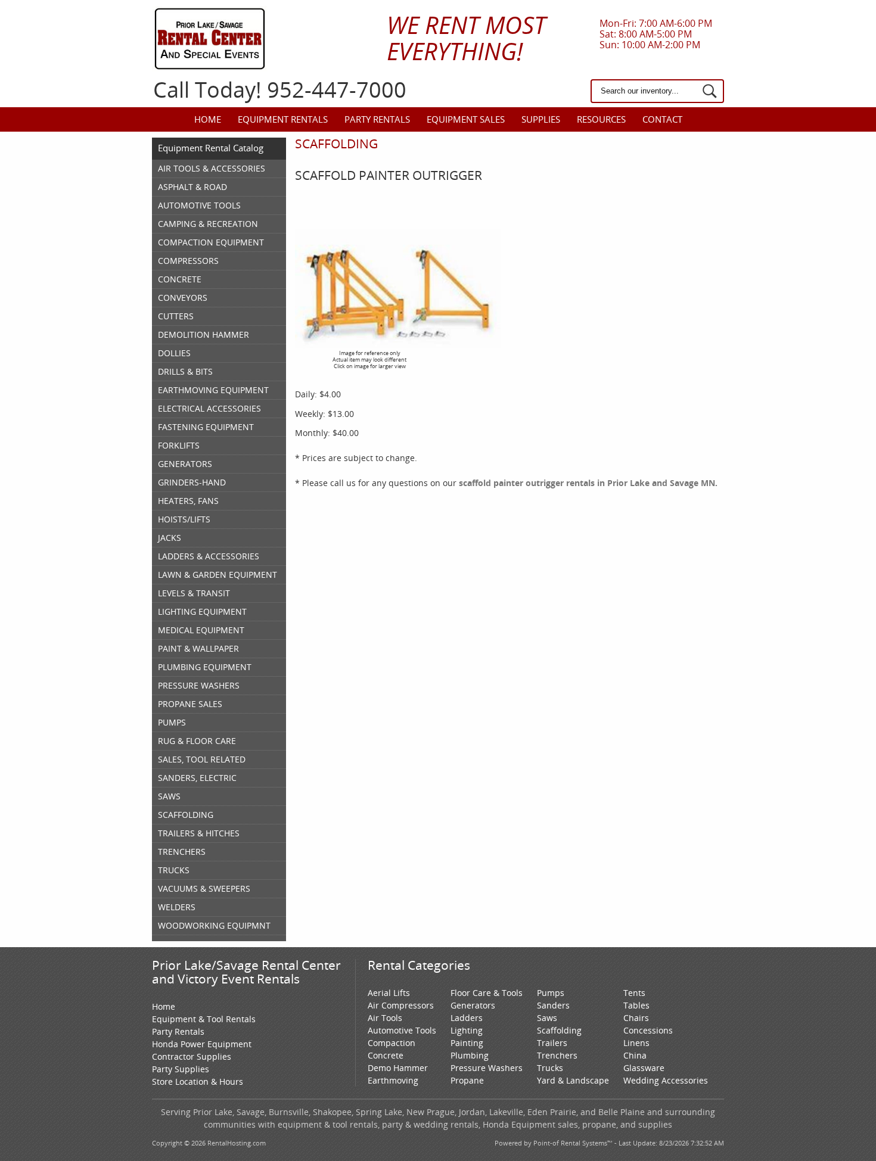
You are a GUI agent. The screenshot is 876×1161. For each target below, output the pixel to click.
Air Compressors (401, 1005)
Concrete (385, 1055)
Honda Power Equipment (201, 1044)
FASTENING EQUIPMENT (206, 426)
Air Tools (385, 1017)
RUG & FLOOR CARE (197, 740)
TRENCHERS (182, 851)
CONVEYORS (182, 297)
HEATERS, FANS (188, 500)
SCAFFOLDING (185, 814)
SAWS (169, 796)
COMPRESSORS (188, 260)
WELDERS (176, 907)
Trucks (550, 1067)
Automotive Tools (402, 1030)
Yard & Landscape (573, 1080)
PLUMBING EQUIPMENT (204, 667)
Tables (636, 1005)
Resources (601, 119)
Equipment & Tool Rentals (204, 1019)
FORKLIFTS (179, 445)
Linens (636, 1042)
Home (207, 119)
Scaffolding (559, 1030)
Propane (467, 1080)
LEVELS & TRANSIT (194, 593)
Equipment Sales (466, 119)
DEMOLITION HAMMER (203, 334)
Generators (473, 1005)
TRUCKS (174, 870)
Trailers (552, 1042)
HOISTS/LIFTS (184, 519)
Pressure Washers (487, 1067)
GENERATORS (185, 463)
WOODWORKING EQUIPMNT (214, 925)
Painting (467, 1042)
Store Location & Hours (197, 1081)
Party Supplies (180, 1069)
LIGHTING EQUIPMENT (202, 611)
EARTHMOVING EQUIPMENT (213, 390)
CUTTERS (176, 316)
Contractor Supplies (191, 1056)
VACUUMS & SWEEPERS (204, 888)
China (635, 1055)
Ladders (467, 1017)
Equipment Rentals (283, 119)
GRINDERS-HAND (192, 482)
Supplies (540, 119)
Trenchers (557, 1055)
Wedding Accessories (665, 1080)
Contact (662, 119)
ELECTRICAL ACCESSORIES (209, 408)
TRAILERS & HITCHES (199, 833)
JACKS (169, 537)
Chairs (636, 1017)
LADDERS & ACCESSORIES (208, 556)
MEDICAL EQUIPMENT (201, 630)
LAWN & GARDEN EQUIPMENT (217, 574)
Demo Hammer (398, 1067)
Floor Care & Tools (487, 992)
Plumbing (470, 1055)
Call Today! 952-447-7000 (279, 89)
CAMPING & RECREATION (208, 223)
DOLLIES (174, 353)
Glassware (643, 1067)
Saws (547, 1017)
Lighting (467, 1030)
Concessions (648, 1030)
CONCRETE (179, 279)
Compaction (391, 1042)
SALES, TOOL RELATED (202, 759)
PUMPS (172, 722)
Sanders (553, 1005)
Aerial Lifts (389, 992)
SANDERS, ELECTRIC (197, 777)
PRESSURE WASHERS (199, 685)
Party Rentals (377, 119)
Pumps (550, 992)
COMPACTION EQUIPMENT (211, 242)
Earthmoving (393, 1080)
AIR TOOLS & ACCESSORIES (211, 168)
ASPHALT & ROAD (192, 186)
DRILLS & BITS (185, 371)
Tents (634, 992)
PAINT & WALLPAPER (198, 648)
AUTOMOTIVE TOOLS (199, 205)
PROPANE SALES (190, 703)
